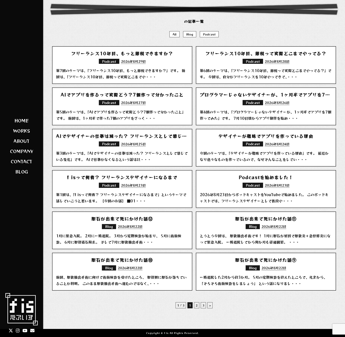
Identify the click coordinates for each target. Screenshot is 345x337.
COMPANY (21, 151)
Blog (189, 34)
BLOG (21, 171)
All (174, 34)
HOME (22, 120)
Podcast (209, 34)
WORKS (21, 131)
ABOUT (21, 141)
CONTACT (21, 161)
